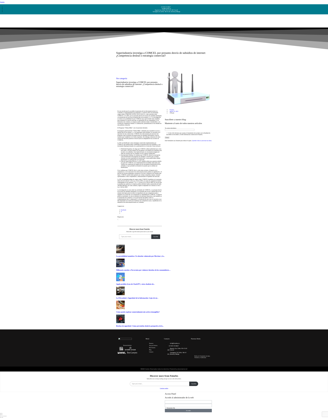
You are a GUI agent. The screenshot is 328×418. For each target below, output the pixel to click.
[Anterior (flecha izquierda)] (0, 417)
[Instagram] (199, 343)
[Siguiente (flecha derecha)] (2, 417)
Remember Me (171, 408)
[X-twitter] (193, 348)
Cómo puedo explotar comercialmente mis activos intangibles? (138, 312)
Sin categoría (121, 78)
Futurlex (2, 2)
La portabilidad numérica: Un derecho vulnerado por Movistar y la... (140, 256)
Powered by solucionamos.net (178, 369)
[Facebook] (193, 343)
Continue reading (164, 388)
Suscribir (155, 236)
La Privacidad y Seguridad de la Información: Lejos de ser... (137, 298)
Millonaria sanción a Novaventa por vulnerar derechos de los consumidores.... (143, 270)
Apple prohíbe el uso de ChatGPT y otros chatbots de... (135, 284)
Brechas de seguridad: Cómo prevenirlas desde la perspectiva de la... (140, 326)
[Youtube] (199, 348)
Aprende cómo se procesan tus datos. (202, 140)
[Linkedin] (205, 343)
